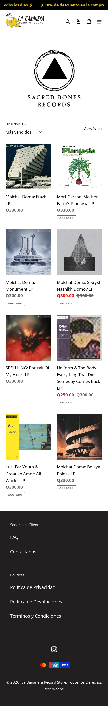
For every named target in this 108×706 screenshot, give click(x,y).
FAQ (14, 537)
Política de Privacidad (33, 587)
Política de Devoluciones (36, 602)
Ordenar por (16, 124)
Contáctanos (23, 551)
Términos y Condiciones (35, 616)
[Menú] (99, 21)
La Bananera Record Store (43, 682)
